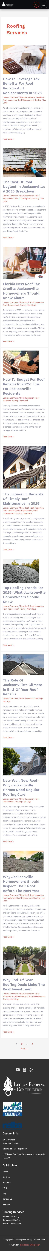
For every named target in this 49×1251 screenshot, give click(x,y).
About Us (7, 1182)
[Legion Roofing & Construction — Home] (8, 4)
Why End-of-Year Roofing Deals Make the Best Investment (24, 984)
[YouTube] (18, 1070)
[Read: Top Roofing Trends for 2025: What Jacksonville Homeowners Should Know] (21, 571)
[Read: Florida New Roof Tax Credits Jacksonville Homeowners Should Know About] (24, 263)
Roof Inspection (10, 100)
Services (6, 1177)
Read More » (8, 138)
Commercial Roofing (11, 1220)
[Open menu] (44, 5)
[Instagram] (24, 1070)
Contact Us (7, 1199)
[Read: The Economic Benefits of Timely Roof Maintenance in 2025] (24, 467)
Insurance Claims (27, 97)
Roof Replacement (26, 100)
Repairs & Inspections (12, 1223)
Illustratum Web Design (30, 1245)
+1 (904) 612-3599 (10, 1143)
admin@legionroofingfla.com (15, 1149)
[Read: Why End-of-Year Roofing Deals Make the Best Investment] (24, 960)
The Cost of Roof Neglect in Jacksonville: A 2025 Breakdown (24, 186)
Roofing (38, 100)
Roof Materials (9, 510)
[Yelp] (31, 1070)
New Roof (40, 97)
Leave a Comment (10, 97)
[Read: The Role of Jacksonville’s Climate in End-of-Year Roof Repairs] (23, 664)
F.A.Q (5, 1188)
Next (24, 1049)
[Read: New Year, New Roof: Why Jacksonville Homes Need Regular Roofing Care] (24, 761)
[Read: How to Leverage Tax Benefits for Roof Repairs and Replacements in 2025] (24, 59)
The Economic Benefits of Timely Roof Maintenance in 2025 (23, 499)
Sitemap (6, 1204)
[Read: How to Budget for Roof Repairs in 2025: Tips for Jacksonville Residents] (21, 362)
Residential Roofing (11, 1216)
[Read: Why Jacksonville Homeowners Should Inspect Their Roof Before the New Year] (23, 861)
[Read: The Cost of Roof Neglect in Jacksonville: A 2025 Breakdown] (24, 162)
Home (5, 1172)
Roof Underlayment (23, 198)
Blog (4, 1193)
